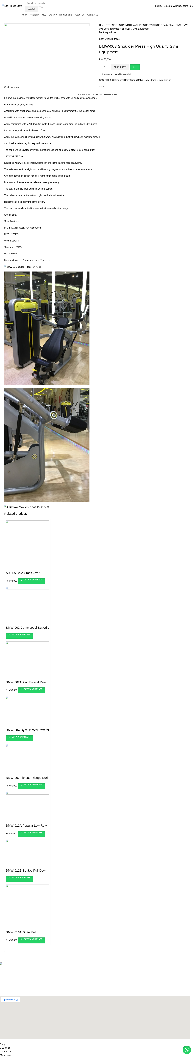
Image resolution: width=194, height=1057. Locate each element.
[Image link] (16, 964)
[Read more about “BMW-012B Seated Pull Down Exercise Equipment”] (9, 864)
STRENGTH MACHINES (132, 25)
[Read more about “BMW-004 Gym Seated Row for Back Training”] (9, 724)
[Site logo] (12, 6)
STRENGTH (112, 25)
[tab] (83, 92)
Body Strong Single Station (157, 80)
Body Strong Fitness (109, 39)
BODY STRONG (154, 25)
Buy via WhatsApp (32, 580)
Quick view (9, 567)
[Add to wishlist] (25, 567)
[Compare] (17, 567)
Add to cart (120, 67)
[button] (135, 67)
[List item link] (95, 971)
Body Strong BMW (172, 25)
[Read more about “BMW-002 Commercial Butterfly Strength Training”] (9, 622)
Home (102, 25)
